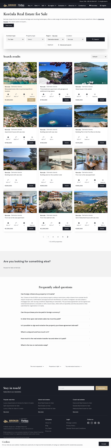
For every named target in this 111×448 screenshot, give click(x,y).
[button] (55, 294)
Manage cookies (71, 423)
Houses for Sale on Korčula (11, 268)
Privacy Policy (70, 425)
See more (6, 412)
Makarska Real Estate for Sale (82, 408)
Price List (48, 431)
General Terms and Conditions (76, 428)
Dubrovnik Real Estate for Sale (82, 403)
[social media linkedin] (95, 423)
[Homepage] (13, 5)
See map (54, 36)
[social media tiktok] (98, 423)
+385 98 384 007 (29, 428)
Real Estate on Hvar (44, 406)
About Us (48, 423)
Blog (46, 425)
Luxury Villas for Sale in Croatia (13, 408)
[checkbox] (46, 45)
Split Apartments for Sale (11, 406)
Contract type (10, 36)
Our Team (48, 428)
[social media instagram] (91, 423)
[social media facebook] (88, 423)
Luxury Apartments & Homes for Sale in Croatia (18, 403)
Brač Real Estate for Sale (46, 403)
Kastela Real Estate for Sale (81, 406)
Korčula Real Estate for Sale (46, 408)
